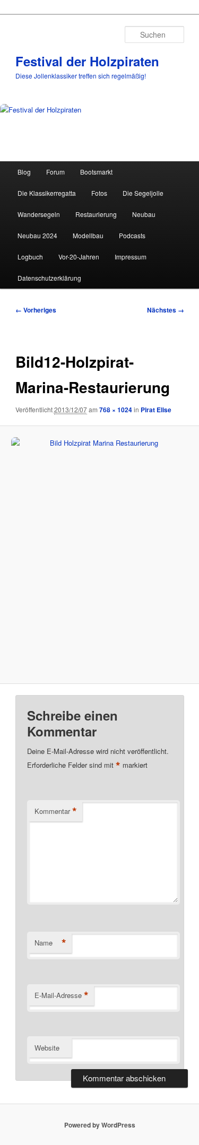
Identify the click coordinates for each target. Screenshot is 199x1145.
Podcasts (132, 235)
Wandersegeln (39, 214)
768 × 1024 (115, 409)
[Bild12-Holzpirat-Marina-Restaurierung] (99, 554)
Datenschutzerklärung (49, 277)
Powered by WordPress (99, 1125)
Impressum (130, 256)
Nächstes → (165, 310)
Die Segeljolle (143, 192)
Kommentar (55, 811)
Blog (24, 171)
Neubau (143, 214)
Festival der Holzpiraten (87, 61)
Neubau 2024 (37, 235)
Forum (55, 171)
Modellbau (88, 235)
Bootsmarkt (96, 171)
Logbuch (30, 256)
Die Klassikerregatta (47, 192)
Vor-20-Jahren (78, 256)
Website (46, 1048)
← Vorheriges (35, 310)
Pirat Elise (156, 409)
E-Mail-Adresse (61, 995)
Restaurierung (96, 214)
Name (50, 942)
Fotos (99, 192)
